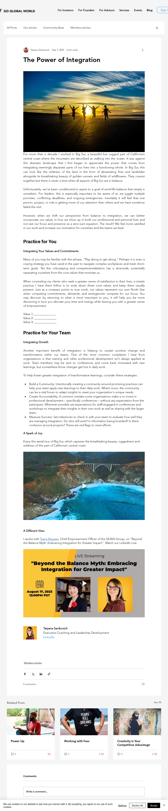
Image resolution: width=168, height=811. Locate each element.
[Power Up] (31, 721)
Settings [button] (122, 805)
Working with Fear (77, 741)
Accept (153, 805)
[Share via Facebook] (24, 674)
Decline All (137, 805)
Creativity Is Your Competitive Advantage (133, 743)
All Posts (12, 27)
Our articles (30, 27)
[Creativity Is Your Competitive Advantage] (137, 721)
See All (157, 702)
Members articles (81, 27)
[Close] (164, 805)
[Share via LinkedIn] (40, 674)
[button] (156, 27)
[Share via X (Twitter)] (32, 674)
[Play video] (84, 486)
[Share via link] (49, 674)
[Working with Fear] (84, 721)
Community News (53, 27)
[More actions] (143, 50)
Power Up (17, 741)
